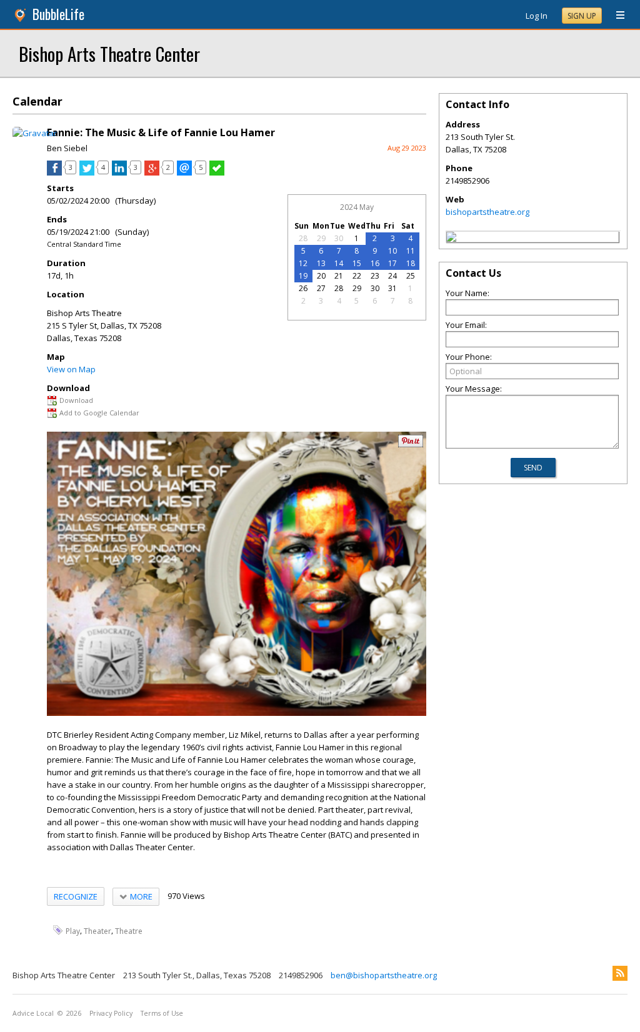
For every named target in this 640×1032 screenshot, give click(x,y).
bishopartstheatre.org (487, 211)
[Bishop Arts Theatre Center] (451, 238)
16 (375, 263)
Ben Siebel (67, 148)
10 (392, 251)
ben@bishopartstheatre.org (384, 975)
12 (303, 263)
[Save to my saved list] (216, 172)
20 (321, 275)
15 (356, 263)
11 (410, 251)
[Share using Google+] (151, 172)
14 (338, 263)
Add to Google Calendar (99, 412)
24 (392, 275)
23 (375, 275)
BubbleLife (58, 14)
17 (392, 263)
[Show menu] (616, 15)
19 (303, 275)
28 (303, 238)
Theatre (128, 931)
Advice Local (33, 1013)
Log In (537, 15)
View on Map (71, 369)
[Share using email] (184, 172)
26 (303, 288)
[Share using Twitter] (86, 172)
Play (73, 931)
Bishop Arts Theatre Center (109, 53)
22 (356, 275)
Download (76, 400)
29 (321, 238)
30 (338, 238)
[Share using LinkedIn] (119, 172)
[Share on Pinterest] (410, 444)
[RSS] (620, 973)
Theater (97, 931)
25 (410, 275)
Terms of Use (162, 1013)
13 (321, 263)
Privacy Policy (110, 1013)
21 (338, 275)
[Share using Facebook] (54, 172)
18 (410, 263)
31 (392, 288)
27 (321, 288)
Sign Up (582, 16)
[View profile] (34, 133)
